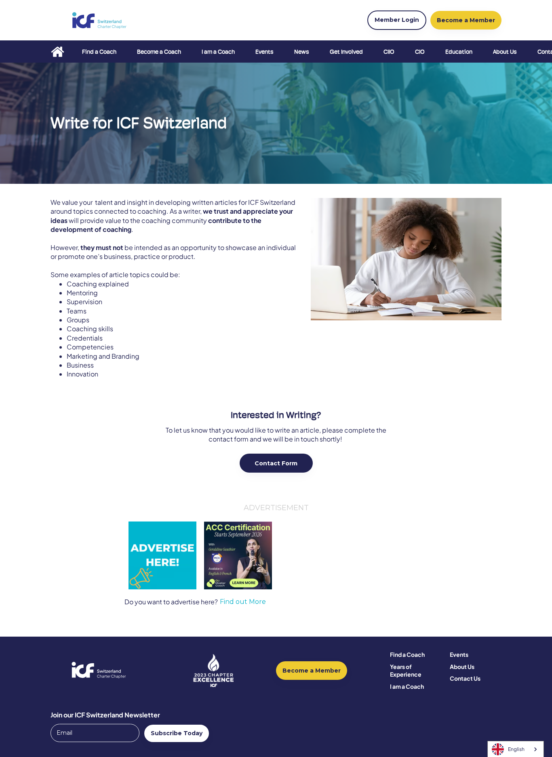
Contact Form (276, 463)
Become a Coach (159, 51)
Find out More (243, 602)
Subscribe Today (176, 733)
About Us (505, 51)
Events (264, 51)
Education (458, 51)
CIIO (388, 51)
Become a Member (311, 670)
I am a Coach (218, 51)
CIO (420, 51)
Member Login (397, 19)
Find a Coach (99, 51)
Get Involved (346, 51)
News (301, 51)
